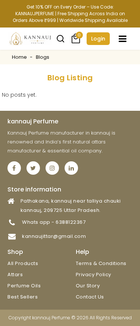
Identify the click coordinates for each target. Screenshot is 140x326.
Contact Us (90, 296)
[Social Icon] (14, 168)
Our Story (88, 285)
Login (98, 38)
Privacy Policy (93, 274)
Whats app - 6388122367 (53, 222)
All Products (22, 263)
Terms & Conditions (101, 263)
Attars (15, 274)
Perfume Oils (24, 285)
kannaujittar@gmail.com (54, 236)
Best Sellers (22, 296)
